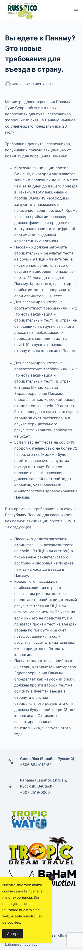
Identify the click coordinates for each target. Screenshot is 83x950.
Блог (50, 84)
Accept (12, 934)
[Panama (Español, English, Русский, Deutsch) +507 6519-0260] (11, 786)
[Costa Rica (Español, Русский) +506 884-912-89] (11, 761)
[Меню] (76, 11)
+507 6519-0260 (35, 792)
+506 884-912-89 (36, 764)
